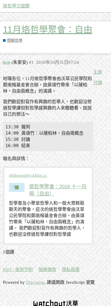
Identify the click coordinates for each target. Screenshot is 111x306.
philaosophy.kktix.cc (28, 175)
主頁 (97, 72)
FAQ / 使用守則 (18, 269)
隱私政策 (71, 269)
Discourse (35, 282)
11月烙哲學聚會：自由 (47, 29)
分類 (97, 82)
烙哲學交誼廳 (16, 6)
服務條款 (47, 269)
